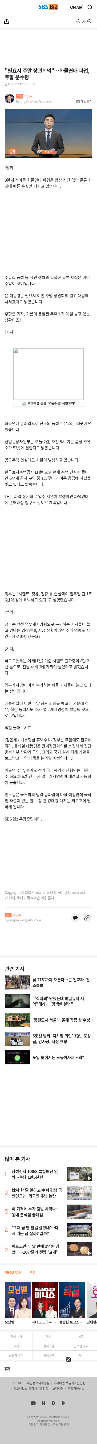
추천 (32, 1272)
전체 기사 (16, 1336)
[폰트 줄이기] (78, 21)
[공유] (7, 21)
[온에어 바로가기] (76, 7)
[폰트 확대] (89, 21)
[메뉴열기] (7, 7)
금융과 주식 (16, 1355)
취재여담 (48, 1346)
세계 (16, 1346)
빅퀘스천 (48, 1355)
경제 (48, 1336)
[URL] (86, 918)
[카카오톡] (75, 918)
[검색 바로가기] (90, 7)
